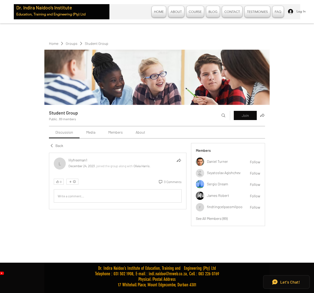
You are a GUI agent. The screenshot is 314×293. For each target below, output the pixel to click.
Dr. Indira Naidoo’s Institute (44, 7)
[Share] (179, 160)
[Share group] (262, 115)
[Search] (223, 115)
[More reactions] (72, 182)
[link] (64, 132)
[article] (117, 181)
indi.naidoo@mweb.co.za (168, 273)
